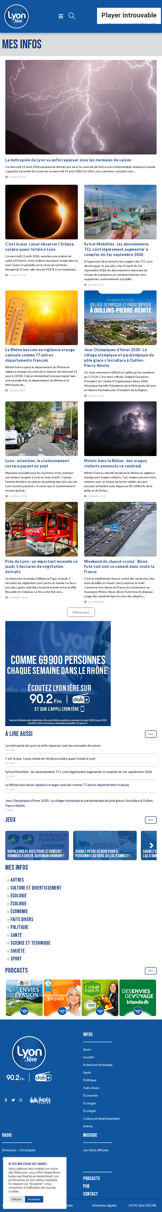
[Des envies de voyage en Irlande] (138, 998)
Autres (17, 880)
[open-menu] (60, 16)
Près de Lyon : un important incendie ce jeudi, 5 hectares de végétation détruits (41, 566)
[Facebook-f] (5, 1100)
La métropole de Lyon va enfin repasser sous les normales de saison (68, 160)
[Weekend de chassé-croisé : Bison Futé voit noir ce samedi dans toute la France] (120, 529)
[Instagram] (20, 1100)
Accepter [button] (34, 1199)
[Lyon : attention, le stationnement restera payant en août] (41, 428)
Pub (86, 1186)
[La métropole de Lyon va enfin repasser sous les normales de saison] (81, 107)
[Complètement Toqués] (62, 998)
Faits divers (22, 919)
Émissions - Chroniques (18, 1150)
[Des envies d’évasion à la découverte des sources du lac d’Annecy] (24, 998)
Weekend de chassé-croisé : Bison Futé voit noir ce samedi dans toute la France (119, 566)
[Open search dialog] (72, 16)
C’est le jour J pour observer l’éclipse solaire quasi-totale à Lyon (50, 758)
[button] (152, 845)
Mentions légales (104, 1205)
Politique (19, 927)
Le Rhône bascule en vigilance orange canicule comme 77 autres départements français (40, 355)
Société (18, 951)
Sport (16, 959)
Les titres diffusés (96, 1150)
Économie (19, 911)
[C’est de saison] (100, 998)
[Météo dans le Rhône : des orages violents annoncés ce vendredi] (120, 428)
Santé (16, 935)
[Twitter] (13, 1100)
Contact (90, 1194)
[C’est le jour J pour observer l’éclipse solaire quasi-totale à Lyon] (41, 212)
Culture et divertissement (36, 888)
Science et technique (30, 943)
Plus (150, 734)
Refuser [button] (16, 1199)
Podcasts (91, 1178)
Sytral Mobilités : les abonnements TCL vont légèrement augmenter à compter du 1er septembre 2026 (116, 249)
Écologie (19, 896)
